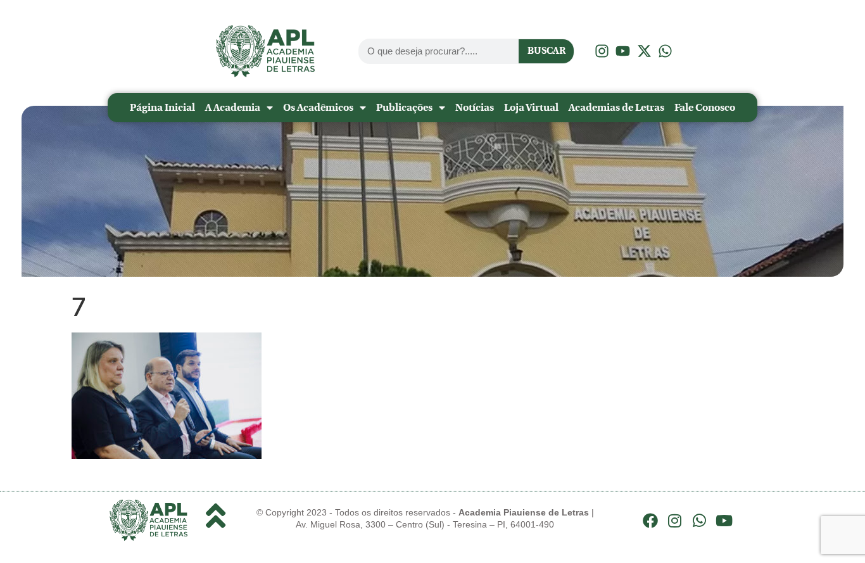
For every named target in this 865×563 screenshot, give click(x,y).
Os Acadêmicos (318, 107)
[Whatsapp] (699, 520)
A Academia (232, 107)
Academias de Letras (616, 107)
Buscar (546, 50)
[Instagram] (675, 520)
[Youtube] (724, 520)
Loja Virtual (531, 107)
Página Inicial (162, 107)
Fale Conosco (704, 107)
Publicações (404, 107)
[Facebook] (650, 520)
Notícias (474, 107)
